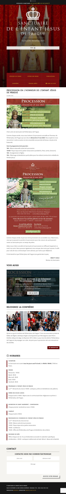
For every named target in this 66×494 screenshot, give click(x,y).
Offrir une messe (32, 76)
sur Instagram (44, 3)
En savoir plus (53, 347)
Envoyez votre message (50, 476)
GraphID (27, 490)
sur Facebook (34, 3)
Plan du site (33, 490)
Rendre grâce (33, 83)
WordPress (16, 490)
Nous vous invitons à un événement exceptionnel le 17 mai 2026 (33, 280)
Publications (50, 76)
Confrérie (15, 83)
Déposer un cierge (15, 76)
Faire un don (51, 83)
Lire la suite (33, 293)
